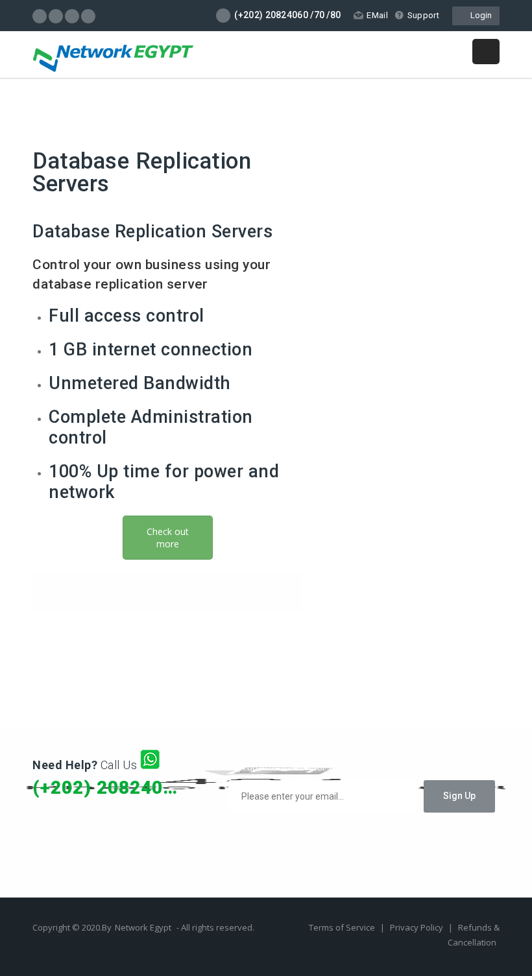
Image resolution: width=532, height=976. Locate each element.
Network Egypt (143, 927)
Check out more (168, 537)
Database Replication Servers (141, 172)
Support (423, 15)
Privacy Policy (417, 927)
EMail (377, 15)
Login (479, 15)
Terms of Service (343, 927)
